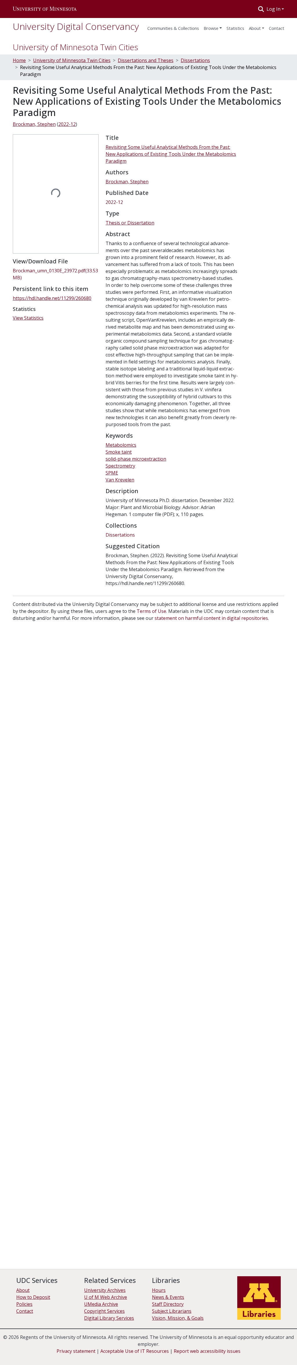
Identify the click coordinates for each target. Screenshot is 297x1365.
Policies (24, 1304)
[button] (45, 9)
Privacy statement (76, 1351)
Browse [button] (211, 28)
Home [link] (19, 60)
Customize (265, 1350)
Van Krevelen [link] (120, 480)
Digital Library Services (109, 1318)
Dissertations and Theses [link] (145, 60)
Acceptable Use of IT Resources (134, 1351)
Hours (159, 1290)
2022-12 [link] (67, 124)
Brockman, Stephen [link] (34, 124)
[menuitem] (213, 26)
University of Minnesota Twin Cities (75, 46)
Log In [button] (274, 9)
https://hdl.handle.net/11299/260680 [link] (52, 298)
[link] (56, 274)
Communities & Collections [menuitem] (173, 28)
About (255, 28)
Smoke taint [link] (119, 452)
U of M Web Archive (105, 1297)
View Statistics (28, 318)
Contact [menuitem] (276, 28)
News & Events (168, 1297)
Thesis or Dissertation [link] (130, 223)
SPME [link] (112, 473)
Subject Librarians (171, 1311)
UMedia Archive (101, 1304)
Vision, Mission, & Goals (178, 1318)
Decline (241, 1350)
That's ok (219, 1350)
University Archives (105, 1290)
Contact (24, 1311)
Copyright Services (104, 1311)
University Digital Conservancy (76, 26)
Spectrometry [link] (120, 466)
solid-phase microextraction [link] (136, 459)
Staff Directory (168, 1304)
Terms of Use (151, 611)
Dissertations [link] (195, 60)
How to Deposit (33, 1297)
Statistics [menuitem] (235, 28)
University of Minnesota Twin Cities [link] (72, 60)
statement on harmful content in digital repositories (211, 618)
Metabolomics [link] (121, 445)
